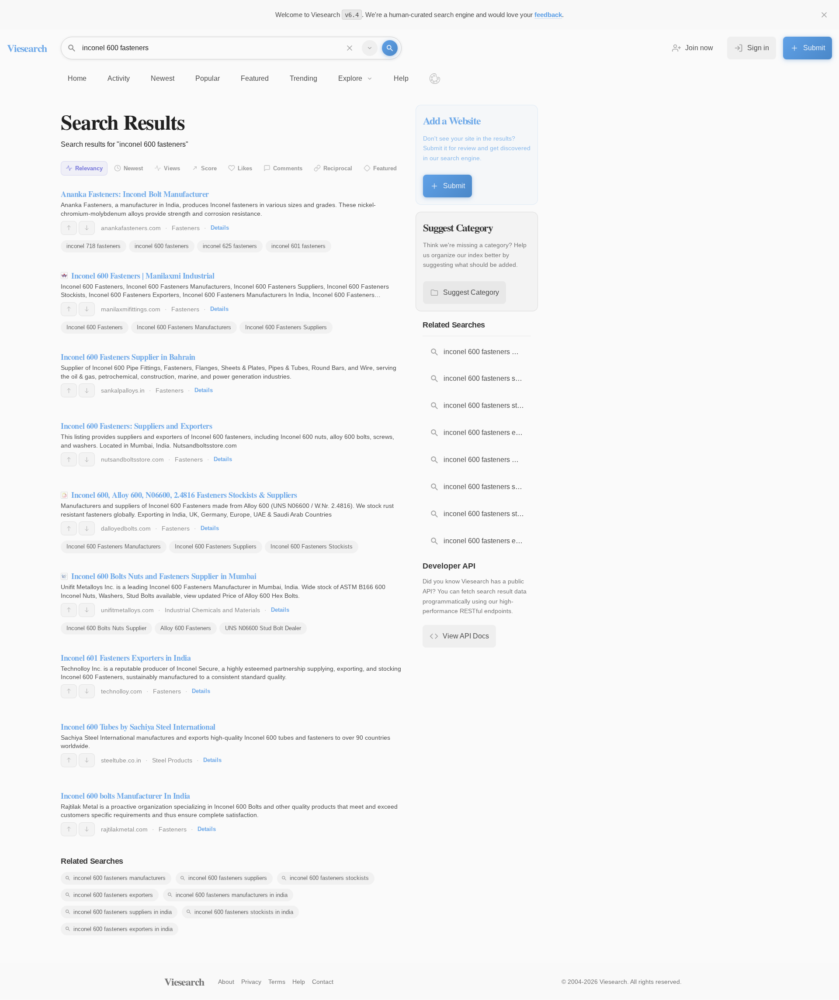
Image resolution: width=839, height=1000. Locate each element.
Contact (322, 981)
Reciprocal (337, 168)
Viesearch (27, 47)
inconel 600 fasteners (162, 246)
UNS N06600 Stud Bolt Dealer (263, 628)
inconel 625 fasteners (230, 246)
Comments (287, 168)
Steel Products (172, 760)
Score (209, 168)
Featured (385, 168)
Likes (245, 168)
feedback (548, 14)
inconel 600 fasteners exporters (113, 895)
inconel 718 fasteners (93, 246)
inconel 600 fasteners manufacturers (119, 878)
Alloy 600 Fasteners (185, 628)
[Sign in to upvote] (69, 228)
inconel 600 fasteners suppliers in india (122, 912)
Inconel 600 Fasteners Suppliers (286, 327)
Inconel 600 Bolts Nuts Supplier (106, 628)
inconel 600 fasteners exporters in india (123, 929)
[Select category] (370, 48)
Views (172, 168)
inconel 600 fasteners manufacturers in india (232, 895)
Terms (276, 981)
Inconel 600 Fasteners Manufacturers (184, 327)
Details (220, 227)
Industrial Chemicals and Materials (212, 610)
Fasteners (186, 227)
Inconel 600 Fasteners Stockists (311, 546)
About (226, 981)
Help (298, 981)
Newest (133, 168)
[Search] (390, 48)
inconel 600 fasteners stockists (329, 878)
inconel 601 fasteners (298, 246)
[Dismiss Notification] (824, 15)
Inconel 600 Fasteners (94, 327)
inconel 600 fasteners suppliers (227, 878)
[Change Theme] (435, 78)
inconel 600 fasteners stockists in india (243, 912)
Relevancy (89, 168)
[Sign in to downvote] (87, 228)
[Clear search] (349, 48)
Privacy (251, 981)
